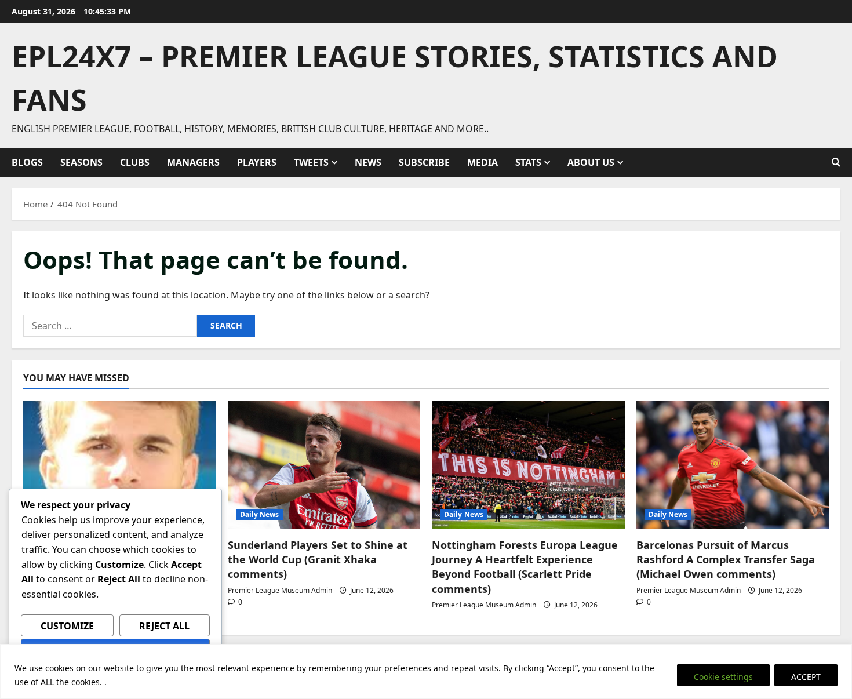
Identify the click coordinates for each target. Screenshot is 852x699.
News (368, 162)
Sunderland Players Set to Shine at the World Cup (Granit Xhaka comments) (317, 559)
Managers (193, 162)
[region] (426, 671)
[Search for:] (110, 326)
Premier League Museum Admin (280, 590)
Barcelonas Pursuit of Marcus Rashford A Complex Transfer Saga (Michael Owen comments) (725, 559)
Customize (67, 626)
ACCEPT (806, 676)
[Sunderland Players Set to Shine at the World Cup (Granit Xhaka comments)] (324, 465)
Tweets (311, 162)
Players (256, 162)
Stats (528, 162)
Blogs (27, 162)
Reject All (164, 626)
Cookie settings (723, 676)
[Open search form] (836, 162)
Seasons (81, 162)
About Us (590, 162)
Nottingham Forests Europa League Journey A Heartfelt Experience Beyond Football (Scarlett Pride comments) (525, 567)
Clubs (135, 162)
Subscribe (424, 162)
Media (482, 162)
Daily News (259, 514)
